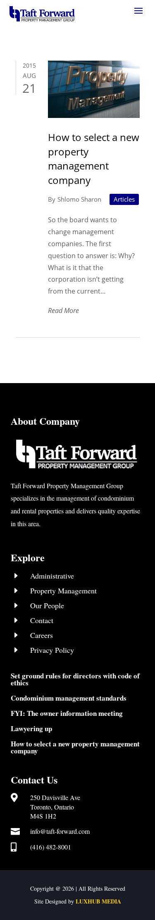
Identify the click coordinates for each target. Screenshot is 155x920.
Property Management (63, 590)
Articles (124, 199)
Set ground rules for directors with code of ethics (75, 679)
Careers (41, 635)
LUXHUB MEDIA (98, 901)
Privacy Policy (52, 650)
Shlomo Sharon (79, 199)
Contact (41, 620)
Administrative (52, 576)
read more (63, 310)
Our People (47, 605)
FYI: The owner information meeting (67, 713)
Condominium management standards (68, 698)
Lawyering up (31, 728)
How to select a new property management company (93, 158)
